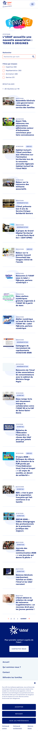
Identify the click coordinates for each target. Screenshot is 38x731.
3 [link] (14, 619)
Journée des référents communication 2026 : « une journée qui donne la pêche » (26, 553)
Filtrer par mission (10, 64)
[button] (35, 683)
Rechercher (7, 53)
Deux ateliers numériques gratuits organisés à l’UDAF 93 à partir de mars (25, 301)
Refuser (19, 714)
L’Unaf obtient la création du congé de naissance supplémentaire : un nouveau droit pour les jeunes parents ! (25, 603)
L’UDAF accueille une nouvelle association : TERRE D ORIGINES (17, 40)
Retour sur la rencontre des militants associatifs (22, 185)
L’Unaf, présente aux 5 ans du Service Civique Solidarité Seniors (24, 210)
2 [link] (11, 619)
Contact (6, 672)
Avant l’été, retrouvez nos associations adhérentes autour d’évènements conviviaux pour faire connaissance (25, 128)
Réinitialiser (8, 84)
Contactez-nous (19, 649)
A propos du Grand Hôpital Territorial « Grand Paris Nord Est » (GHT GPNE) (25, 234)
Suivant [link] (23, 618)
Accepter (19, 707)
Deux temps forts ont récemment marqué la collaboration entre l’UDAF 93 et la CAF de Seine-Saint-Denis (25, 406)
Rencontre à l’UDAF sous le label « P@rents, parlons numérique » (25, 279)
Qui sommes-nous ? (12, 667)
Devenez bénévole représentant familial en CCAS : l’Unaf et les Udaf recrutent (24, 579)
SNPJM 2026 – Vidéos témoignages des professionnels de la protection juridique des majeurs (25, 525)
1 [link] (8, 619)
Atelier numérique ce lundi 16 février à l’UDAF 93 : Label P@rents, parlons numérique (25, 323)
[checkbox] (19, 67)
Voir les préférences (19, 720)
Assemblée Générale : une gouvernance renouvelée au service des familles (25, 104)
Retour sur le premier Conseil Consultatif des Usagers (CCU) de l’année (24, 257)
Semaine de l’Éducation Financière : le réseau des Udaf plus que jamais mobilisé (23, 436)
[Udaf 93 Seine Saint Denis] (7, 4)
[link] (17, 618)
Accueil (6, 662)
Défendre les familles (12, 677)
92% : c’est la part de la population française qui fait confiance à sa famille (24, 497)
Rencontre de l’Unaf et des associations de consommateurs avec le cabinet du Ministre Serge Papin (25, 376)
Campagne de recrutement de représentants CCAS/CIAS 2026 (24, 349)
